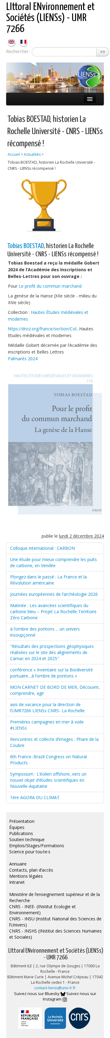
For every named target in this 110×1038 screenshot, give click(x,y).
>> (102, 52)
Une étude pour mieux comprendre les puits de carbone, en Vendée (53, 562)
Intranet (17, 882)
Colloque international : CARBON (42, 548)
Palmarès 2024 (23, 358)
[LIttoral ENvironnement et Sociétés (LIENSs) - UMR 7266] (12, 41)
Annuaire (18, 864)
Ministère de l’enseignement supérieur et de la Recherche (54, 897)
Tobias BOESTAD (25, 246)
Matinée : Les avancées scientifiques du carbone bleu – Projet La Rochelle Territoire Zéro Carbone (53, 611)
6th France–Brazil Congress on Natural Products (48, 760)
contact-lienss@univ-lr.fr (55, 987)
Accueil (14, 154)
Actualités (32, 154)
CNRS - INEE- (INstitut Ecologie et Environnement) (42, 909)
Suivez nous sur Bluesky (37, 993)
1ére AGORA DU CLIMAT (35, 797)
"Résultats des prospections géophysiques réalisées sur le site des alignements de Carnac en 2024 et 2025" (52, 652)
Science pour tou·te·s (29, 852)
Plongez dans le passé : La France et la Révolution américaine (48, 580)
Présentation (22, 821)
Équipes (16, 827)
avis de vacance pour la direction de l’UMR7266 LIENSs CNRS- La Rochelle (47, 707)
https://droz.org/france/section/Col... (43, 329)
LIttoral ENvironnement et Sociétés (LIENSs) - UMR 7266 (50, 18)
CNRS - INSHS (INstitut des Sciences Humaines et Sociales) (55, 934)
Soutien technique (27, 839)
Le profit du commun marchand (50, 286)
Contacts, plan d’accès (31, 870)
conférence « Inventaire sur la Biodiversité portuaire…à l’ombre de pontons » (51, 673)
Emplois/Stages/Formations (36, 845)
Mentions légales (26, 876)
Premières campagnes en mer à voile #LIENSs (47, 725)
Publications (21, 833)
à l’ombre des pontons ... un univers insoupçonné (45, 632)
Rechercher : (18, 51)
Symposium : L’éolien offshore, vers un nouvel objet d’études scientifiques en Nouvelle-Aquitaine (48, 780)
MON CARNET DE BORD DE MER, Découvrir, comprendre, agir (55, 690)
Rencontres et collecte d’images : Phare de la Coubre (54, 742)
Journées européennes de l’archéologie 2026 (54, 594)
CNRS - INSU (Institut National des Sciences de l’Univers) (55, 922)
